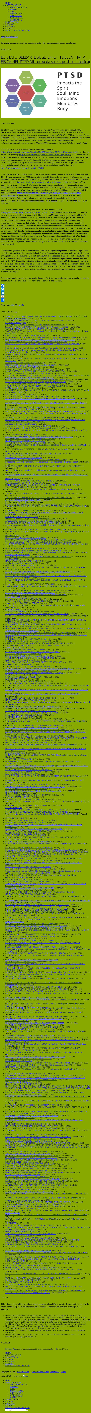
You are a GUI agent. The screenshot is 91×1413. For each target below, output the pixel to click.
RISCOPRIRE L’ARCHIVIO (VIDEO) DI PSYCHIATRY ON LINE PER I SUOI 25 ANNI (38, 1075)
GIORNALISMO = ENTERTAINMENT (20, 938)
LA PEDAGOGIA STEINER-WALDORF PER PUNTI (25, 1208)
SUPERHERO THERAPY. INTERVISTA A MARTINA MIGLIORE (31, 670)
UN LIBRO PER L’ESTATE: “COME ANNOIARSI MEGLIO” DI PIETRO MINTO (36, 812)
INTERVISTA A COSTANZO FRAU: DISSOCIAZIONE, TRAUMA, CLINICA (34, 928)
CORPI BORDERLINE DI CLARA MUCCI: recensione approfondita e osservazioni (38, 379)
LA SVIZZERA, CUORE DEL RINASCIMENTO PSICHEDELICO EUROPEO (35, 529)
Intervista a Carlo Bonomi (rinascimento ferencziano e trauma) (31, 365)
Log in (63, 1372)
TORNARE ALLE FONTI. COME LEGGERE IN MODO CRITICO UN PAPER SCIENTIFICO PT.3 (43, 1107)
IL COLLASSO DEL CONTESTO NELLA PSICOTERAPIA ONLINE (31, 727)
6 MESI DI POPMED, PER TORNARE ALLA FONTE (26, 649)
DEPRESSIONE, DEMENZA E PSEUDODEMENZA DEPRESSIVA (31, 1267)
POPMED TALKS (12, 559)
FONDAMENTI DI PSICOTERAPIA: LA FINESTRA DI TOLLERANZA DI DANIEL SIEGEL (41, 1063)
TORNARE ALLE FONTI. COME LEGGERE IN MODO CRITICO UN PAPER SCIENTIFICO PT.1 (43, 1130)
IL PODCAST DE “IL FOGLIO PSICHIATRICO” (23, 879)
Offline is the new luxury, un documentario (23, 565)
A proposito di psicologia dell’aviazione (21, 424)
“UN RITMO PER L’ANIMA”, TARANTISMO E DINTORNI (28, 666)
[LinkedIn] (45, 293)
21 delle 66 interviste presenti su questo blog (24, 363)
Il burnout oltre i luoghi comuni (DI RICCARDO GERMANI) (29, 584)
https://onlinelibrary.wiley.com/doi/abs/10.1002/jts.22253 (42, 182)
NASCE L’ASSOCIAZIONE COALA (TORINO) (23, 561)
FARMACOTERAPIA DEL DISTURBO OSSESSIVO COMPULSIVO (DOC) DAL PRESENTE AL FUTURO (46, 1253)
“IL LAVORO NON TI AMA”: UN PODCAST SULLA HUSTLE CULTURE (33, 719)
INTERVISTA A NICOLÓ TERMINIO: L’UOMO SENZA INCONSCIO (32, 1105)
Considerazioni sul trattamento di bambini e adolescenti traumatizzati (34, 725)
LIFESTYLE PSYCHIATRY (15, 818)
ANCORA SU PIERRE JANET (17, 797)
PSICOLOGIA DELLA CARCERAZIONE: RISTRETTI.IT (27, 1124)
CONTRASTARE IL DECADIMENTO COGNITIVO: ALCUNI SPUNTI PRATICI (36, 595)
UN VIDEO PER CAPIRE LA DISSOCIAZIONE (23, 890)
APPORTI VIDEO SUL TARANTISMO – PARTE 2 (25, 1073)
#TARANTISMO (16, 1391)
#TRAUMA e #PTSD (18, 1384)
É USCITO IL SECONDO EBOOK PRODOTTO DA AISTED (28, 841)
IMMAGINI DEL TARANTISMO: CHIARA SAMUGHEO (27, 1177)
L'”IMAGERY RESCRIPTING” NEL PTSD (21, 517)
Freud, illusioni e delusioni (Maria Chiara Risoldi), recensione (30, 369)
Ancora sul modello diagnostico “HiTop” (22, 434)
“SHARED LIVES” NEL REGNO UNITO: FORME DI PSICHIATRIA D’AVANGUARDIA (39, 917)
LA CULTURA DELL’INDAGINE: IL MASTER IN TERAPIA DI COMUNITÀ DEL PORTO (40, 1145)
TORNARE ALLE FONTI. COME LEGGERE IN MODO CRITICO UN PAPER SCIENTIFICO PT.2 (43, 1120)
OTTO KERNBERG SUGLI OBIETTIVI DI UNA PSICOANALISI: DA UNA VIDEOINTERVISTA (42, 1040)
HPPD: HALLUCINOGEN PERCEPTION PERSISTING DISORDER (31, 1156)
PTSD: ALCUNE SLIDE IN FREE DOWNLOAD (23, 715)
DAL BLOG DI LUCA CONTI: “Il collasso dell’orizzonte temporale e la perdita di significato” (42, 344)
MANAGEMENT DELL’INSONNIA (19, 717)
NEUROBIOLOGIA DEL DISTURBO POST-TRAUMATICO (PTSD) (31, 924)
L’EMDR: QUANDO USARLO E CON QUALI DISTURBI (27, 997)
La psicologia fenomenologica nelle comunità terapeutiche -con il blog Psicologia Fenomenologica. (46, 843)
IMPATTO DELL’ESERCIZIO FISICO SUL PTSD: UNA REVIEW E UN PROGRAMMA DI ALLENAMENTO (47, 1147)
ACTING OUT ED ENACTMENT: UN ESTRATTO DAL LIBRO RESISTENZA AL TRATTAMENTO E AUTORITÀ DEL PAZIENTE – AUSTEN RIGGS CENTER (45, 1291)
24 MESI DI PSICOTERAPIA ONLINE (20, 759)
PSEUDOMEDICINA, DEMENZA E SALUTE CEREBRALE (28, 1250)
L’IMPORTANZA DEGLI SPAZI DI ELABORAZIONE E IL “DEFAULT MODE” (35, 1206)
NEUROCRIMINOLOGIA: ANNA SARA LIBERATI (25, 441)
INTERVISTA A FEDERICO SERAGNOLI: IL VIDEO (25, 538)
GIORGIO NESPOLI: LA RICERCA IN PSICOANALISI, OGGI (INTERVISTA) (35, 371)
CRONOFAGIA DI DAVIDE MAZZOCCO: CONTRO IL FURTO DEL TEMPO (35, 953)
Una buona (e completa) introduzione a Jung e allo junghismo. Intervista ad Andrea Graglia (42, 489)
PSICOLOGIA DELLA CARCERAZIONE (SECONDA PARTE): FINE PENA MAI (36, 926)
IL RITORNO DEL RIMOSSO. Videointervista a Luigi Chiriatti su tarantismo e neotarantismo (43, 1012)
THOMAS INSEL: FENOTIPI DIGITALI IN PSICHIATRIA (27, 1153)
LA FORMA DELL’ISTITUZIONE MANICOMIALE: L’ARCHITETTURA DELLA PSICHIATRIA (42, 1246)
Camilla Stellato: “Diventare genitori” (20, 563)
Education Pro (23, 1372)
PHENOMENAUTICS (14, 647)
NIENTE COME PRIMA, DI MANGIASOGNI (23, 626)
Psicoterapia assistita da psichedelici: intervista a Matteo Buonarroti (33, 550)
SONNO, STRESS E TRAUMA (17, 1042)
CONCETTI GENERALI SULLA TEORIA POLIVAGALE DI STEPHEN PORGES (36, 1263)
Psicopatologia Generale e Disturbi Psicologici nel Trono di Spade (32, 1204)
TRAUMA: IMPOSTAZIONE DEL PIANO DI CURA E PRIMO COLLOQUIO (35, 786)
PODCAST (9, 1401)
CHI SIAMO (10, 1403)
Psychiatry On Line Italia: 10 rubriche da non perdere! (27, 641)
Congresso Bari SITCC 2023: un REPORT (22, 603)
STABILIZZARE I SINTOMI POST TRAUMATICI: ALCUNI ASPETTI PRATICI (36, 947)
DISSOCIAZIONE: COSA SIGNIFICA (19, 1231)
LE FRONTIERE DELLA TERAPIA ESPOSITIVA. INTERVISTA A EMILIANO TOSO (38, 624)
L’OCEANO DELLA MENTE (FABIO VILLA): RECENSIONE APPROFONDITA (36, 342)
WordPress (54, 1372)
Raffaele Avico (11, 1349)
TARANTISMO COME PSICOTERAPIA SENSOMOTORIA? (29, 1238)
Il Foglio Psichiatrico (9, 36)
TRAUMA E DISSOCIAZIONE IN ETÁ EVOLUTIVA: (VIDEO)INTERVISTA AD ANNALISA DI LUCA (44, 896)
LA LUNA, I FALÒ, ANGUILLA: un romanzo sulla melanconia (29, 1029)
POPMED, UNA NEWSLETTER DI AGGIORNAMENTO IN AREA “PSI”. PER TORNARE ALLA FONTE (46, 689)
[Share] (45, 300)
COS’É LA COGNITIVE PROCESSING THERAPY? (25, 835)
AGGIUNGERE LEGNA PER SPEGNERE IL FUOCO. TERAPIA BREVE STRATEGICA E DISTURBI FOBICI (47, 1101)
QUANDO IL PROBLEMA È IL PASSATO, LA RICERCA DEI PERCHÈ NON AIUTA (38, 1278)
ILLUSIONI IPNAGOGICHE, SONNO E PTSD (23, 654)
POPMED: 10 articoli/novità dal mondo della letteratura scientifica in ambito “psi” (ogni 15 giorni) (45, 616)
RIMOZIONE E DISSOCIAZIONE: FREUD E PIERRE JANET (29, 1141)
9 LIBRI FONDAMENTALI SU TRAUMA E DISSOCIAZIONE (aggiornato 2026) (37, 909)
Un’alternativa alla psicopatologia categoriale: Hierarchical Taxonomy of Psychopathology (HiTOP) (46, 531)
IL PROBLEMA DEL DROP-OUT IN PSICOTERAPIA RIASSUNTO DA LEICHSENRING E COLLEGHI (45, 1219)
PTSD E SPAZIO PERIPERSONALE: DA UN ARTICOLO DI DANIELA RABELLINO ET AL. (41, 850)
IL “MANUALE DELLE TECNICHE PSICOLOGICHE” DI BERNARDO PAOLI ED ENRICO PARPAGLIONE (47, 685)
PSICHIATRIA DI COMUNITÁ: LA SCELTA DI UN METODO (29, 848)
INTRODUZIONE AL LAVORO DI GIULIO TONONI (26, 1151)
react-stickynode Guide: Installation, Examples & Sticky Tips (30, 439)
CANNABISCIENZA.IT (14, 609)
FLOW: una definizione (14, 921)
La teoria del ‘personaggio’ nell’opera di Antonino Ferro (28, 548)
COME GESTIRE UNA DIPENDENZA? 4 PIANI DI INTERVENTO (31, 959)
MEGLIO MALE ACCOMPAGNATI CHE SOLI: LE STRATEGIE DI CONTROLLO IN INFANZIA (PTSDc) (46, 801)
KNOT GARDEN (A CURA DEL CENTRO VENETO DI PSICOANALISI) (33, 523)
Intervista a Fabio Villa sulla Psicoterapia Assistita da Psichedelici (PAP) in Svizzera (38, 348)
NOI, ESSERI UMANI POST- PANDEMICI (22, 1067)
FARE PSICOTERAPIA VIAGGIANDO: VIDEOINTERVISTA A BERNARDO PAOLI (37, 1016)
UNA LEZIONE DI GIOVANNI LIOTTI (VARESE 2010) (27, 335)
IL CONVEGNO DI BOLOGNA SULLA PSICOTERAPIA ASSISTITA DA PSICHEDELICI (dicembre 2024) (46, 474)
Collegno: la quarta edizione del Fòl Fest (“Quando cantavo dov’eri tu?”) (34, 428)
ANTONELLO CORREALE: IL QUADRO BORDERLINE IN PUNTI (31, 1115)
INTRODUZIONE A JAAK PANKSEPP (20, 961)
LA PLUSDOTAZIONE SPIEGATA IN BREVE (23, 833)
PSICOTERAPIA (11, 1399)
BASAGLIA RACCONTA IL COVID (18, 1061)
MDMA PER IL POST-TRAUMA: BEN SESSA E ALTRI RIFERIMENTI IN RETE (36, 907)
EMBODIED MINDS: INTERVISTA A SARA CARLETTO (27, 639)
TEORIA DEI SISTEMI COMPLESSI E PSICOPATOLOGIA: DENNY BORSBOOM (37, 1143)
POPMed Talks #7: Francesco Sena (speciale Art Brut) (27, 510)
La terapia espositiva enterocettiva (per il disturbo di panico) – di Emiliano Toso (37, 571)
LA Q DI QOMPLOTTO (14, 679)
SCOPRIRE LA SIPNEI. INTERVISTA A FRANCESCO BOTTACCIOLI (32, 706)
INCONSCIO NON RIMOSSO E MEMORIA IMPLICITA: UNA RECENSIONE (35, 540)
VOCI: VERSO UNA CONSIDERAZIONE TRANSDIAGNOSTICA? (31, 1284)
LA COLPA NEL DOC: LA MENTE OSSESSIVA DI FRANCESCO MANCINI (34, 1128)
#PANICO (14, 1386)
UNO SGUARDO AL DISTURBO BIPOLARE (22, 1265)
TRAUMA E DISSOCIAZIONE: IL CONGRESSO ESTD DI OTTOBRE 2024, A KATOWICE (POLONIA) (46, 506)
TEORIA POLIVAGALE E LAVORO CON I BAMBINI (26, 789)
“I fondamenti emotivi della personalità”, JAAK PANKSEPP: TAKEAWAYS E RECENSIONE (42, 814)
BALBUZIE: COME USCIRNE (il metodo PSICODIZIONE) (28, 867)
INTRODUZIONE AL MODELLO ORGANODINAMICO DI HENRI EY (32, 1160)
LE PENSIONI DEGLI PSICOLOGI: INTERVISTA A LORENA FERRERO (33, 987)
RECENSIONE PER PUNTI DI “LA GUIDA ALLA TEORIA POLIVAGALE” (34, 829)
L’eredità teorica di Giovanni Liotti (19, 664)
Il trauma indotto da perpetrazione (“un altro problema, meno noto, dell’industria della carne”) (44, 430)
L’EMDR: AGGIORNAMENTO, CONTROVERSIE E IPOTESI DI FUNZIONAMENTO (39, 436)
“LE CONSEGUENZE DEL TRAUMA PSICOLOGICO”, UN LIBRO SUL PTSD (35, 460)
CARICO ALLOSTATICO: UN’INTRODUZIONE (24, 483)
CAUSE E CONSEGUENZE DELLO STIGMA (22, 1174)
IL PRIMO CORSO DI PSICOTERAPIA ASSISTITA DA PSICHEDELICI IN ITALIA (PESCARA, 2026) (45, 403)
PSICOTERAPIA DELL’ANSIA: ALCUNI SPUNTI (24, 677)
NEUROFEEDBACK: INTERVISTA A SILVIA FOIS (25, 700)
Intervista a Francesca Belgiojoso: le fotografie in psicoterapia (30, 519)
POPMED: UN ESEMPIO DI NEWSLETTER (23, 681)
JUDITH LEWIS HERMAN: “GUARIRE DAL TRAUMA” (27, 795)
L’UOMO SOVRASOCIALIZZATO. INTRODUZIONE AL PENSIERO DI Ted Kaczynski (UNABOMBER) (46, 445)
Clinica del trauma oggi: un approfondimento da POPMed (29, 426)
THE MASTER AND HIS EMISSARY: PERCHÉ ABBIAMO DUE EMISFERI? (35, 1187)
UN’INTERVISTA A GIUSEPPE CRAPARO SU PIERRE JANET (30, 592)
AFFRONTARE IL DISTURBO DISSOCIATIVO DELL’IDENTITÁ (30, 711)
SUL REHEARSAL (12, 1223)
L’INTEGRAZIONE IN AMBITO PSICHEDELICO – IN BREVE (29, 481)
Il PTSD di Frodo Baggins (15, 323)
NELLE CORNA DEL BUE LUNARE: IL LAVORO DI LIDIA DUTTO (31, 1126)
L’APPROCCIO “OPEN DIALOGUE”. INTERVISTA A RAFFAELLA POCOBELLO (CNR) (39, 730)
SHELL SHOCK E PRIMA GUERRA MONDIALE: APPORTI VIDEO (32, 1027)
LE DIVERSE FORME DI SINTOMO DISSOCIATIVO (26, 820)
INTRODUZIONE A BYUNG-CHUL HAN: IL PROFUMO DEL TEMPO (33, 791)
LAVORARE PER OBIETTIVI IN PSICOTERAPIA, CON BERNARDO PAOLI (35, 382)
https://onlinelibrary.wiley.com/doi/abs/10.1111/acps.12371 (27, 212)
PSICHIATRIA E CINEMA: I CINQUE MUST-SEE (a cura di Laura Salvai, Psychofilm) (39, 972)
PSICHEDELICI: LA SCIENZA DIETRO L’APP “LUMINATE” (28, 770)
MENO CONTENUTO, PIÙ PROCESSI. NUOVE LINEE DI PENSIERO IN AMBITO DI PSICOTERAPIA (46, 1215)
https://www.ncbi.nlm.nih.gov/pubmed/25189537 (22, 168)
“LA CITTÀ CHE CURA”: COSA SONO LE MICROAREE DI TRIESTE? (32, 1179)
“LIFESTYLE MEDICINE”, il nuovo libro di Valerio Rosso (28, 373)
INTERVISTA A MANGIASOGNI (18, 455)
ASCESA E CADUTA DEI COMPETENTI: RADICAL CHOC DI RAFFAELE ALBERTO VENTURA (43, 993)
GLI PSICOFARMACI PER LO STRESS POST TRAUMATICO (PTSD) (32, 652)
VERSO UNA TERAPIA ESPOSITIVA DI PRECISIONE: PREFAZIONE (32, 601)
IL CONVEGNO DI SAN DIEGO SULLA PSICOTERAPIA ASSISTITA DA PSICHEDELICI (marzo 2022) (45, 776)
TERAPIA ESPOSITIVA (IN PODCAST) (21, 611)
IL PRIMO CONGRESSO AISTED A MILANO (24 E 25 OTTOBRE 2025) (34, 417)
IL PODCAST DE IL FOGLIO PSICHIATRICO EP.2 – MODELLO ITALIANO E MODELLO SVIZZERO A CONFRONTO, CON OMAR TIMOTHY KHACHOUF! (46, 1112)
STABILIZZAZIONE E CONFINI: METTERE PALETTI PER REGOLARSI (34, 662)
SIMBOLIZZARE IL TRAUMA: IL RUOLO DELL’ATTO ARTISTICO (31, 940)
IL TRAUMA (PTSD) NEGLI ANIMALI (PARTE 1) (25, 919)
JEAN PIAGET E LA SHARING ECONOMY (22, 1084)
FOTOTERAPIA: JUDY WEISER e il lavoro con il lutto (27, 742)
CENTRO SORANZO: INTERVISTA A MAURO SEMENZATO (29, 658)
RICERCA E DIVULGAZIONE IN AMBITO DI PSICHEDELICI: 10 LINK (33, 453)
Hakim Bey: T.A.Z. (12, 479)
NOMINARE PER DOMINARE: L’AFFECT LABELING (26, 1170)
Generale (20, 305)
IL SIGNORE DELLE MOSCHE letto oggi (21, 1162)
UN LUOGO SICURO (13, 808)
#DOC (12, 1389)
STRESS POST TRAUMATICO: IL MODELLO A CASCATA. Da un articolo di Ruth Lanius (40, 1037)
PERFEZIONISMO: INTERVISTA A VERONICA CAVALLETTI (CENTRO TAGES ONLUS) (40, 708)
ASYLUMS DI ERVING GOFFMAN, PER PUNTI (24, 772)
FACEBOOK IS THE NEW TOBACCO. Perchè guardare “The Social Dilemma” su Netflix (41, 999)
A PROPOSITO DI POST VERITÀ (18, 1236)
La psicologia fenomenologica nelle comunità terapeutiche (29, 881)
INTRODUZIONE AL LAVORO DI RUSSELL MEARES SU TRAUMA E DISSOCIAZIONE (40, 398)
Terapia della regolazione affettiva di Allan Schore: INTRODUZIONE (33, 384)
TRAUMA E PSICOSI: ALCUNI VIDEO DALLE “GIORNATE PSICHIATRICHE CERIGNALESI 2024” (44, 493)
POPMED (9, 1405)
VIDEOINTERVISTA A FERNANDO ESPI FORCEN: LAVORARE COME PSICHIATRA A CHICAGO (44, 1031)
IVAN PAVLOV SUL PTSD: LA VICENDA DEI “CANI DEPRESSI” (30, 1234)
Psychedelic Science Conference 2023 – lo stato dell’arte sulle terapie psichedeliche (40, 633)
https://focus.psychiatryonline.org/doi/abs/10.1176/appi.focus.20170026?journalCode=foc (39, 152)
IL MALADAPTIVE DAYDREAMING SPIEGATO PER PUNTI (29, 888)
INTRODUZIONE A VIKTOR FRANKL (20, 573)
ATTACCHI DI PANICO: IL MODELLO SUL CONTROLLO (28, 1025)
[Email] (45, 296)
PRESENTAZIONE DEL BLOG (17, 1408)
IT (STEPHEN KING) (13, 793)
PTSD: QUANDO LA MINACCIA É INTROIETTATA (25, 1189)
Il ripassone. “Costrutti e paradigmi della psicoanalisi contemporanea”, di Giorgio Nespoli (41, 462)
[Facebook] (45, 285)
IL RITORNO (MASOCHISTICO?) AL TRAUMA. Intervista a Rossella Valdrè (36, 991)
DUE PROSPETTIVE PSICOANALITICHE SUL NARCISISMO (29, 1225)
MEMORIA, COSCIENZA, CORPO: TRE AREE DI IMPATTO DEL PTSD (34, 1172)
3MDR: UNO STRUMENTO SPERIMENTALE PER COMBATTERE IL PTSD (35, 810)
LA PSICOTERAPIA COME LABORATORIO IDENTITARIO (29, 1191)
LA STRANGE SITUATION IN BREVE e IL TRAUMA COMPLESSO (32, 936)
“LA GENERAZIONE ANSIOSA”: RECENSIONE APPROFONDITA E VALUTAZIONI (38, 498)
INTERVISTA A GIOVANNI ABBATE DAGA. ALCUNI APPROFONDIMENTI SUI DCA (39, 1257)
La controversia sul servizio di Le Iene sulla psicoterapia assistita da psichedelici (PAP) (40, 337)
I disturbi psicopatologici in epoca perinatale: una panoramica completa (34, 325)
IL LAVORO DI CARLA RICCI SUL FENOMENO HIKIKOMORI (30, 1183)
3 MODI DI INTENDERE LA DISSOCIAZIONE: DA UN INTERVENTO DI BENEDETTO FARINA (43, 580)
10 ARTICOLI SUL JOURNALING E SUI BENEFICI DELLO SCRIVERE (33, 590)
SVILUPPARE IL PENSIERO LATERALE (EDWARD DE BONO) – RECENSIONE (37, 905)
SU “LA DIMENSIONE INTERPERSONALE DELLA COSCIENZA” (31, 1158)
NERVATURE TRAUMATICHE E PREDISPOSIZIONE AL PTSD (30, 1139)
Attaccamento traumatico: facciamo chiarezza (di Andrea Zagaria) (32, 521)
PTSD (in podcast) (12, 597)
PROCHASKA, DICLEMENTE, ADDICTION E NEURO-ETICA (30, 1168)
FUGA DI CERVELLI (13, 675)
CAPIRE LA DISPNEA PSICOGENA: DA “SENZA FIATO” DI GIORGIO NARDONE (38, 557)
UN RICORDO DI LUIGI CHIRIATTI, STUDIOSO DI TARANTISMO (32, 645)
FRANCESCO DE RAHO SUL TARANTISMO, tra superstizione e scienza (34, 1023)
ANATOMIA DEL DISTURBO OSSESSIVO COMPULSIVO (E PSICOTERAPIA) (36, 934)
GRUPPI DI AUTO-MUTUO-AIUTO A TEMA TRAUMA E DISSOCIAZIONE (35, 386)
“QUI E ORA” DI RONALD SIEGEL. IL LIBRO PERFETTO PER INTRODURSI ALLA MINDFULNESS (45, 721)
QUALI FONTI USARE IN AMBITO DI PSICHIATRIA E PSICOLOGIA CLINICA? (36, 1185)
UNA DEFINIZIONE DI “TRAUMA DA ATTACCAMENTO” (28, 1166)
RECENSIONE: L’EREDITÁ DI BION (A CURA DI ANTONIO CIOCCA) (33, 736)
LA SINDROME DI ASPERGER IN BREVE (22, 774)
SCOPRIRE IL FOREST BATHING (18, 976)
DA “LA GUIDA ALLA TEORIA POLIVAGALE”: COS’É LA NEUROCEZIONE (35, 1056)
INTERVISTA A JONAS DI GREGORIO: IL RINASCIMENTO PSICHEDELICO (36, 989)
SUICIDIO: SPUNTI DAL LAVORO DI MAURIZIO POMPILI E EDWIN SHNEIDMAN (39, 668)
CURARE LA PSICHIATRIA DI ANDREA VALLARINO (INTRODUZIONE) (34, 643)
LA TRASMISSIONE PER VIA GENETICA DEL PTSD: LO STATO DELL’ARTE (36, 1181)
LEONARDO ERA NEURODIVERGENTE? (22, 367)
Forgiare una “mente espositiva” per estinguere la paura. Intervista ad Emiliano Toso (40, 339)
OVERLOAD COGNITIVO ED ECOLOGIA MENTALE (26, 805)
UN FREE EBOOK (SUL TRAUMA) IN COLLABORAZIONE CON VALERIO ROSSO (38, 542)
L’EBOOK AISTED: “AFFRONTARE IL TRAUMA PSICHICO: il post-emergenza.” (37, 1065)
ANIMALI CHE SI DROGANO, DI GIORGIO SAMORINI (27, 599)
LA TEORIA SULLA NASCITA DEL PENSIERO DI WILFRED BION (31, 698)
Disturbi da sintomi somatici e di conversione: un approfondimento (32, 504)
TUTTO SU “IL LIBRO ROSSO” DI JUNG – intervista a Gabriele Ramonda (34, 320)
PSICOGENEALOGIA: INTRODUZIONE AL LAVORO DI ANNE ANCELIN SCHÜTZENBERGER (43, 466)
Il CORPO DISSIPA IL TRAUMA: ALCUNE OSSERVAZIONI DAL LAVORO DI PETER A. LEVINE (43, 1269)
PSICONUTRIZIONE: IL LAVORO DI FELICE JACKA (26, 799)
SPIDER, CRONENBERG (15, 753)
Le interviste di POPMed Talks (17, 502)
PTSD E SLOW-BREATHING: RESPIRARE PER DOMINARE (29, 1164)
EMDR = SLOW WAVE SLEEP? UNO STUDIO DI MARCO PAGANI (32, 1244)
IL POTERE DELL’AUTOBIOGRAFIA (19, 394)
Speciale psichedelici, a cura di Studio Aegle (23, 500)
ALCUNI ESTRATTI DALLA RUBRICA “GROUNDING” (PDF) (29, 1035)
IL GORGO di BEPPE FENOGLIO (18, 1282)
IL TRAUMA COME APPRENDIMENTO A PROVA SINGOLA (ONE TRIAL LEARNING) (40, 978)
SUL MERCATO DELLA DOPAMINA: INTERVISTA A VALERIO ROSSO (33, 1018)
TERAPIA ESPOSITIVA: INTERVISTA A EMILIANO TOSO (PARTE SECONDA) (37, 614)
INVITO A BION (12, 536)
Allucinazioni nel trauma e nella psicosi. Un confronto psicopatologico (34, 673)
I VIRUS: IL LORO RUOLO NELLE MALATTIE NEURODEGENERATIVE (33, 831)
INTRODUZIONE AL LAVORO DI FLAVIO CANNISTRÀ (27, 443)
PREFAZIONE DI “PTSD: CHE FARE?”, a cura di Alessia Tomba (30, 1134)
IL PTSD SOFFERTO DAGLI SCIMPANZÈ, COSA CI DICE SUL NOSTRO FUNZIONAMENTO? (42, 1274)
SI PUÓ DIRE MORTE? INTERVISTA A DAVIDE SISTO (27, 656)
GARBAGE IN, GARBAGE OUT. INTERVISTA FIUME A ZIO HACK (31, 713)
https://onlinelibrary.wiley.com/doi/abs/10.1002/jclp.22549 (45, 155)
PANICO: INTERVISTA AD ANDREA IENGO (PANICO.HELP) (30, 869)
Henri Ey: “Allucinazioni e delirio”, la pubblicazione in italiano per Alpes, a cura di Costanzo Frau (44, 470)
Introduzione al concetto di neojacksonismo (23, 457)
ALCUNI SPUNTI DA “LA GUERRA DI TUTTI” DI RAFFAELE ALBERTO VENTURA (38, 1202)
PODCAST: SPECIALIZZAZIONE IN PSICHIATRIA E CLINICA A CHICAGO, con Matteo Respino (44, 955)
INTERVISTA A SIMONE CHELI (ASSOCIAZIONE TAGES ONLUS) (32, 784)
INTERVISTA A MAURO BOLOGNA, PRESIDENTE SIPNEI (29, 683)
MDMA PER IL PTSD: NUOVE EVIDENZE (22, 856)
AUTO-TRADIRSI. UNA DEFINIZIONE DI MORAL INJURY (28, 1059)
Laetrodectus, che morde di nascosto (20, 660)
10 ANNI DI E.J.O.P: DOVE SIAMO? (20, 1118)
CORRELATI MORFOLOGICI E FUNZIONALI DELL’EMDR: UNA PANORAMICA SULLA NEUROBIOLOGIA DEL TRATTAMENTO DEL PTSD (40, 893)
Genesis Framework (40, 1372)
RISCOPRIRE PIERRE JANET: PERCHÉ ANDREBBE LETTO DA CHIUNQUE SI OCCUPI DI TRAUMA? (46, 1096)
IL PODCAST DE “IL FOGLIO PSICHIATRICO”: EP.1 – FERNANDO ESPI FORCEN (38, 1137)
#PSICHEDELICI (16, 1395)
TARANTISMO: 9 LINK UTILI (17, 1021)
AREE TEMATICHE (13, 1382)
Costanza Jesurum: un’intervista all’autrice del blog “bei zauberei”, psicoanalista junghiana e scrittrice (47, 525)
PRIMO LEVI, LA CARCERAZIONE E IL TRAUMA (25, 822)
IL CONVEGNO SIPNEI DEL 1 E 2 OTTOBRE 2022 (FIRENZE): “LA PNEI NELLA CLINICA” (42, 694)
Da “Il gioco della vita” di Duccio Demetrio (22, 388)
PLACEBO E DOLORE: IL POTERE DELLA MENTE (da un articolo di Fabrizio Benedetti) (41, 744)
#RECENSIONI (16, 1393)
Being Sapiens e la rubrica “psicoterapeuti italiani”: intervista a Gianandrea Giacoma (39, 411)
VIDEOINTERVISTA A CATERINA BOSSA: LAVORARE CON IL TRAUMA (34, 911)
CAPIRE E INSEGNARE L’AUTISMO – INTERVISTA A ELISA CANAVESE (34, 329)
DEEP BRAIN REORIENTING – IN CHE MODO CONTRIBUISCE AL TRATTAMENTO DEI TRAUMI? (45, 1193)
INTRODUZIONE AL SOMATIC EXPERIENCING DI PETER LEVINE (32, 396)
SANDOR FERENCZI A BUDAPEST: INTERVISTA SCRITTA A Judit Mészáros (36, 327)
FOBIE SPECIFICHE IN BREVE (17, 1082)
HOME (8, 1380)
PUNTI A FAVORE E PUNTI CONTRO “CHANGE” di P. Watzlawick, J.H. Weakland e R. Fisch (42, 1069)
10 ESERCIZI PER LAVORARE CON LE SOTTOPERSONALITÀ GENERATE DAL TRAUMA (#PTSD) (45, 413)
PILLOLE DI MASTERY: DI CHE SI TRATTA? (23, 1280)
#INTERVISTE (16, 1397)
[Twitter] (45, 289)
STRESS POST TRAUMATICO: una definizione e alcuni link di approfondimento (37, 974)
